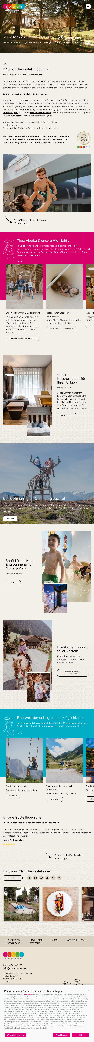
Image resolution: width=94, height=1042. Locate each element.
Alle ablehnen (61, 1035)
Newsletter (36, 940)
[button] (89, 991)
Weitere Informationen (15, 1035)
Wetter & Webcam (76, 940)
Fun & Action (54, 799)
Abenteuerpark (10, 112)
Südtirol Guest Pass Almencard (73, 673)
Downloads (13, 943)
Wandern (13, 796)
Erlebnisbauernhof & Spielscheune (22, 338)
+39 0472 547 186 (12, 965)
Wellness (13, 583)
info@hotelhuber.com (15, 968)
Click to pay (13, 940)
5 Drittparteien (27, 995)
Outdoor (10, 518)
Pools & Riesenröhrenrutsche (61, 329)
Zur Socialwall (13, 878)
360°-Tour (35, 943)
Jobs (54, 940)
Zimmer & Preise (67, 415)
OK (80, 1035)
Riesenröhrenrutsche (40, 112)
